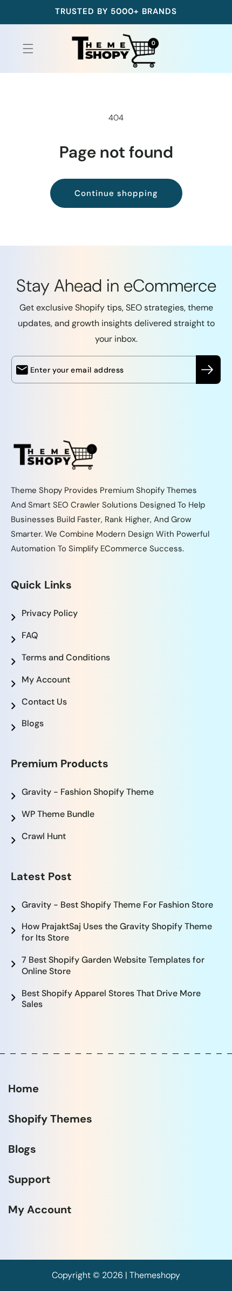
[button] (21, 48)
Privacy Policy (50, 613)
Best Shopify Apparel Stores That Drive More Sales (111, 999)
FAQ (30, 635)
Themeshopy (154, 1275)
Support (29, 1179)
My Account (46, 679)
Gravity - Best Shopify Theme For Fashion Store (117, 904)
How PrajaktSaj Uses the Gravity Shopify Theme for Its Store (117, 932)
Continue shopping (116, 193)
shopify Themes (50, 1119)
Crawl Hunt (44, 836)
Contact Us (44, 701)
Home (23, 1089)
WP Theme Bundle (58, 814)
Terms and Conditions (66, 657)
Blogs (33, 723)
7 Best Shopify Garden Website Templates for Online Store (113, 965)
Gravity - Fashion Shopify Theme (88, 791)
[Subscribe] (208, 369)
